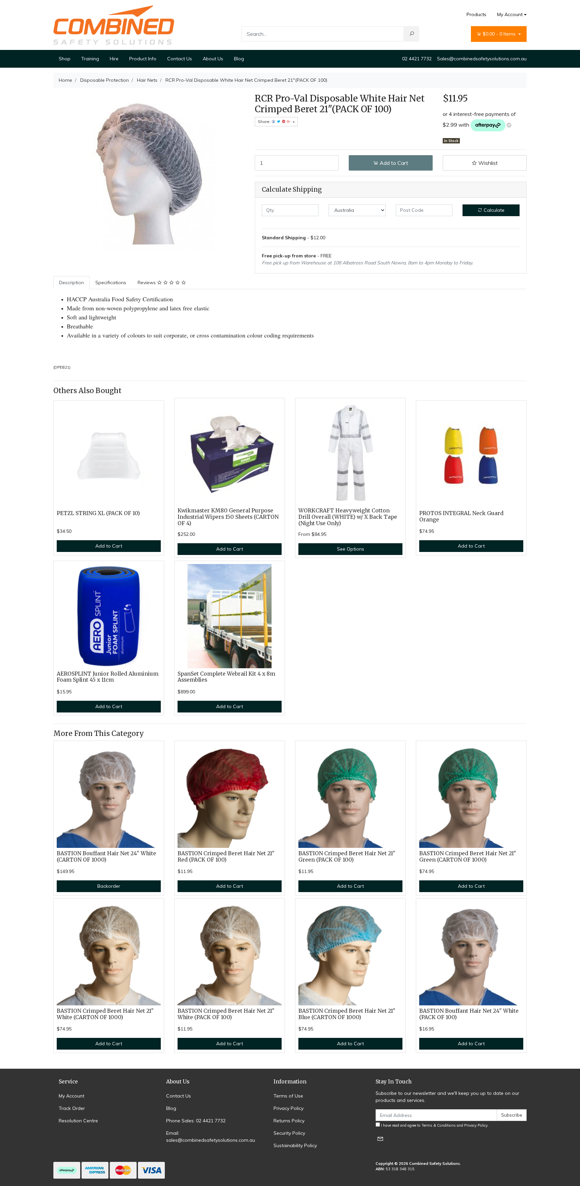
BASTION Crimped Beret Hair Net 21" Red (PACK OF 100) (226, 856)
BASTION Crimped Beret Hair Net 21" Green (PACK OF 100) (346, 856)
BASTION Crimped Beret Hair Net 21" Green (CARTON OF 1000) (467, 856)
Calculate (493, 210)
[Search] (411, 34)
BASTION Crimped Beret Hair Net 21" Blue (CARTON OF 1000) (346, 1014)
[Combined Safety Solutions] (113, 24)
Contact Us (179, 59)
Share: (265, 121)
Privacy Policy (288, 1108)
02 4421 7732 (417, 59)
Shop (64, 59)
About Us (213, 59)
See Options (350, 549)
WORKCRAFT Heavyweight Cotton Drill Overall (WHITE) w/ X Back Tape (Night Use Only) (347, 516)
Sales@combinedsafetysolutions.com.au (482, 59)
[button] (485, 163)
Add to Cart (393, 163)
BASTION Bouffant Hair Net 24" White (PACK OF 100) (469, 1014)
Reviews (147, 282)
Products (476, 14)
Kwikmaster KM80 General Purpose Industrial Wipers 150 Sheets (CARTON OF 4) (228, 516)
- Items (500, 34)
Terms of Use (288, 1096)
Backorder (108, 886)
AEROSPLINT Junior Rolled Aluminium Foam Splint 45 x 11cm (107, 677)
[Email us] (380, 1138)
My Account (510, 14)
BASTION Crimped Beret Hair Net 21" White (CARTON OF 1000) (105, 1014)
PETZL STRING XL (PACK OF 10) (98, 513)
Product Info (142, 59)
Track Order (72, 1108)
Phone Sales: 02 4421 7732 (196, 1121)
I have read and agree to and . (434, 1125)
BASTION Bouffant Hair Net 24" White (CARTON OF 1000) (106, 856)
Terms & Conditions (439, 1125)
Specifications (110, 282)
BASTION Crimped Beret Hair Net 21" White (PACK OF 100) (226, 1014)
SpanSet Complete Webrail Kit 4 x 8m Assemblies (226, 677)
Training (90, 59)
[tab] (71, 282)
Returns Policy (289, 1121)
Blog (239, 59)
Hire (114, 59)
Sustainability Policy (295, 1145)
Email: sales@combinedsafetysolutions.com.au (210, 1136)
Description (71, 282)
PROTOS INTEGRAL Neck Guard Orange (461, 516)
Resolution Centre (78, 1121)
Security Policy (289, 1133)
